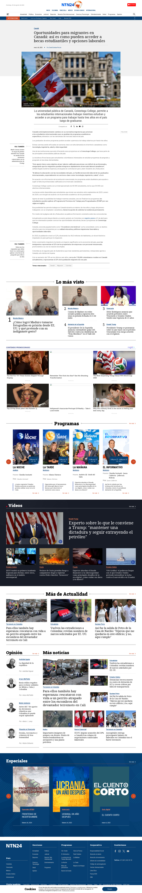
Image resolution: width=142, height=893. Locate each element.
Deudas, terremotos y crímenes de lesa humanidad (28, 735)
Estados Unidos (11, 567)
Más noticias (56, 652)
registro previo (89, 218)
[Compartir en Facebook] (71, 126)
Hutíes (45, 729)
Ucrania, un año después (70, 815)
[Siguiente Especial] (133, 796)
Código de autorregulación (98, 864)
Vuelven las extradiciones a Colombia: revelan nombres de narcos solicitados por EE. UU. (69, 631)
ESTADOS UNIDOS (79, 10)
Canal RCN (26, 885)
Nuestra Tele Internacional (66, 14)
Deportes (53, 14)
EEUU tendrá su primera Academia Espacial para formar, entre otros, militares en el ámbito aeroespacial (21, 573)
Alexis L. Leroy (27, 721)
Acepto (110, 889)
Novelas (90, 885)
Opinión (119, 14)
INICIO (48, 10)
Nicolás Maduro (18, 318)
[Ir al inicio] (17, 848)
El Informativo (113, 467)
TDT (100, 885)
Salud (104, 14)
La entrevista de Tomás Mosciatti (66, 858)
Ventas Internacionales (97, 867)
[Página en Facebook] (115, 851)
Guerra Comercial (80, 729)
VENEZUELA (63, 10)
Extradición (54, 624)
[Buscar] (134, 14)
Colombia (68, 265)
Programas (111, 14)
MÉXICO (70, 10)
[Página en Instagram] (119, 851)
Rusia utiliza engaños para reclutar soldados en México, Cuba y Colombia (28, 686)
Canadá (36, 28)
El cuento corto (110, 815)
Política (31, 14)
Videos (15, 505)
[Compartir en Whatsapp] (82, 126)
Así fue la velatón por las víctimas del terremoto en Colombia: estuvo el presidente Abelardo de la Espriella (115, 487)
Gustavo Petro (100, 624)
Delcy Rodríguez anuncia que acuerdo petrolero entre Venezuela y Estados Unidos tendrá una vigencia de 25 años (120, 315)
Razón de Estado (66, 871)
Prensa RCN (93, 874)
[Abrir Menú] (7, 14)
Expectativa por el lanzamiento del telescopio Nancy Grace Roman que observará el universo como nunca (55, 487)
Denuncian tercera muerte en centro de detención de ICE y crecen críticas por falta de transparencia (121, 683)
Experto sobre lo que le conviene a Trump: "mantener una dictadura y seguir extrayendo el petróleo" (101, 530)
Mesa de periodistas (64, 866)
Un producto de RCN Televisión (112, 885)
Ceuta (42, 567)
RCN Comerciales (63, 885)
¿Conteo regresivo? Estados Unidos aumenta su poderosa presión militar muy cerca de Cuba (25, 487)
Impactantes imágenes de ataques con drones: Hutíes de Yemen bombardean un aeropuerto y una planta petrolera (56, 737)
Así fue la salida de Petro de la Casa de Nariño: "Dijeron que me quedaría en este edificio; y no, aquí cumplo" (114, 633)
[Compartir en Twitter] (74, 126)
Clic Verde (64, 851)
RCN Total (126, 885)
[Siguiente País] (135, 19)
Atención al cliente (95, 854)
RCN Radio (44, 885)
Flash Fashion (77, 854)
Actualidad (23, 14)
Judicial (46, 14)
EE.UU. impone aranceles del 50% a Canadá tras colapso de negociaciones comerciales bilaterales (89, 736)
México (8, 871)
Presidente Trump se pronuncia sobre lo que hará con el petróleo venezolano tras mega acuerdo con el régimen (121, 331)
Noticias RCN (35, 885)
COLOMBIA (55, 10)
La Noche (19, 467)
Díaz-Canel (53, 18)
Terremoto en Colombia (14, 624)
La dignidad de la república (26, 664)
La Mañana (80, 467)
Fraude (75, 567)
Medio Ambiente (24, 703)
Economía (38, 14)
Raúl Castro (24, 18)
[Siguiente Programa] (133, 461)
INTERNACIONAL (91, 10)
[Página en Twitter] (123, 851)
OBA (91, 877)
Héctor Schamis (27, 743)
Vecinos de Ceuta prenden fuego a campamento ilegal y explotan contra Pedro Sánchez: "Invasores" (54, 572)
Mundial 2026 (67, 18)
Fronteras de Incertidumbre (29, 815)
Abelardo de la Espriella (76, 324)
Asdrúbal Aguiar (24, 659)
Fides (95, 885)
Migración (60, 265)
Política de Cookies (68, 890)
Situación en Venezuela (27, 729)
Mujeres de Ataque (79, 866)
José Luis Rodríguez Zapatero (38, 18)
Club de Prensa (77, 851)
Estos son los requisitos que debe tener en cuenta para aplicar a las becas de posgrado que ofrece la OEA (17, 252)
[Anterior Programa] (8, 461)
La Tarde (48, 467)
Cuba (59, 18)
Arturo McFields (24, 679)
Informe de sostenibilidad (97, 861)
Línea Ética (93, 871)
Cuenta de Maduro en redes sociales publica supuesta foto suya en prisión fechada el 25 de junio (82, 315)
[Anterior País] (135, 17)
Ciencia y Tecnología (82, 14)
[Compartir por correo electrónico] (79, 126)
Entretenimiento (96, 14)
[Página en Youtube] (128, 851)
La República (52, 885)
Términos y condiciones (78, 887)
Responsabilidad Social (97, 851)
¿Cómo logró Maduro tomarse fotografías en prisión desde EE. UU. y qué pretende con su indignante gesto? (34, 327)
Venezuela (110, 308)
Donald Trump (111, 324)
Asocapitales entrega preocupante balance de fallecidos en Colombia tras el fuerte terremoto (119, 736)
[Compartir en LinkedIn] (77, 126)
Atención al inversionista (97, 857)
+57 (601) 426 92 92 (126, 860)
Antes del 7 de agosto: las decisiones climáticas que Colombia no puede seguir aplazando (28, 711)
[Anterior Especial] (8, 796)
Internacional (10, 877)
